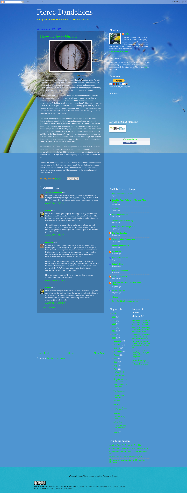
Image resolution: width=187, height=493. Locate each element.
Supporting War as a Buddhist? (120, 409)
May (116, 366)
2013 (114, 324)
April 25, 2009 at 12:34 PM (55, 303)
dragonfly (49, 242)
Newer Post (43, 353)
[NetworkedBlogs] (130, 139)
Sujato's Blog (117, 264)
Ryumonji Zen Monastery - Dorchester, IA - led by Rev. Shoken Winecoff (141, 329)
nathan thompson (56, 486)
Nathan (48, 210)
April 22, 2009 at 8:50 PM (54, 235)
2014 (114, 321)
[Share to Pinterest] (77, 178)
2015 (114, 317)
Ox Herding (116, 208)
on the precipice (118, 291)
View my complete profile (118, 52)
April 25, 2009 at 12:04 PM (55, 280)
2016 (114, 313)
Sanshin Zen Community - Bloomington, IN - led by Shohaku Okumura (141, 322)
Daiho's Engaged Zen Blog (122, 221)
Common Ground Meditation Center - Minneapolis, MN (129, 448)
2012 (114, 327)
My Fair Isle (116, 252)
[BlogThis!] (70, 178)
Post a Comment (49, 308)
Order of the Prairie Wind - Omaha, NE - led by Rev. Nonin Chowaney (141, 337)
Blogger (114, 476)
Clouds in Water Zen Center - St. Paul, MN (125, 445)
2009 (114, 338)
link (145, 67)
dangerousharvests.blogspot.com (61, 488)
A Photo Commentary (119, 391)
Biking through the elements (120, 385)
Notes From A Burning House (123, 227)
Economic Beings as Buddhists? (119, 427)
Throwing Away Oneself (58, 36)
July (116, 358)
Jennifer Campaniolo (53, 192)
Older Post (99, 353)
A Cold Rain (117, 422)
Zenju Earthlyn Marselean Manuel (125, 301)
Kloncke (115, 297)
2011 (114, 331)
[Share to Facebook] (75, 178)
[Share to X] (72, 178)
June (116, 362)
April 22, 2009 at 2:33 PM (54, 203)
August (117, 355)
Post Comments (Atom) (56, 358)
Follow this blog (129, 142)
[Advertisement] (71, 332)
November (118, 344)
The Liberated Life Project (122, 194)
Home (71, 353)
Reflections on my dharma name (120, 380)
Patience (116, 401)
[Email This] (68, 178)
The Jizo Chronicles (120, 258)
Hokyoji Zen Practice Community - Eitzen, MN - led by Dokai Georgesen (141, 354)
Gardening (117, 404)
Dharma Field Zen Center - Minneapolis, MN (125, 457)
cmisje (99, 476)
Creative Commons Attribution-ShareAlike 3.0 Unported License (101, 486)
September (118, 351)
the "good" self (118, 372)
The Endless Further (120, 214)
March (116, 432)
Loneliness (117, 413)
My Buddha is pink (119, 276)
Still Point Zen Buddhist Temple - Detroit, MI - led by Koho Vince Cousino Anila (141, 345)
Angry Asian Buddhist (120, 245)
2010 (114, 334)
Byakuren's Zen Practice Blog (123, 239)
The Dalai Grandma (119, 233)
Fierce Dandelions (65, 12)
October (117, 348)
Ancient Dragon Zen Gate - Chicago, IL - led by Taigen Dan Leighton (140, 362)
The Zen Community (120, 270)
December (118, 341)
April (116, 369)
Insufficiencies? (119, 375)
